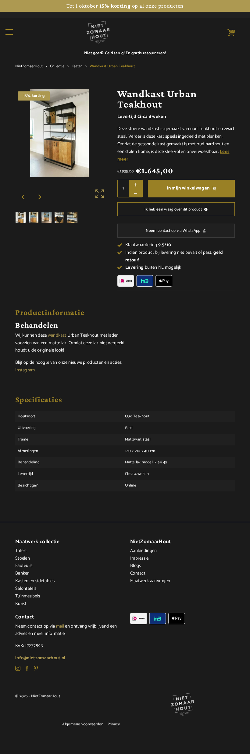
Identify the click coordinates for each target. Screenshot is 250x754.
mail (60, 626)
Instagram (25, 370)
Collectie (57, 66)
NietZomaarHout (29, 66)
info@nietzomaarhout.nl (40, 658)
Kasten (77, 66)
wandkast (57, 335)
